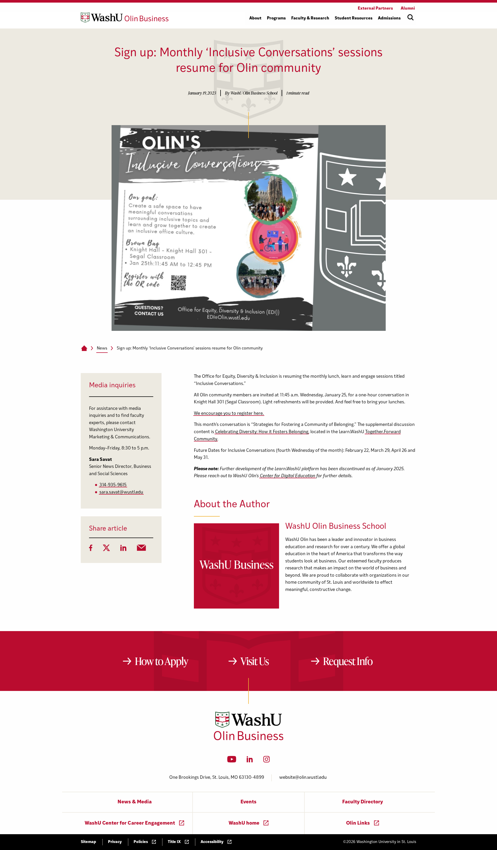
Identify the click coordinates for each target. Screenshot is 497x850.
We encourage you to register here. (229, 413)
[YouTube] (231, 761)
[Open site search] (410, 17)
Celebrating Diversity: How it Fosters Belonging (261, 432)
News (102, 348)
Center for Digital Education (287, 476)
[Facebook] (90, 549)
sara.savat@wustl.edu (121, 492)
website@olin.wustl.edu (303, 777)
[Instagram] (266, 761)
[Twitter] (106, 549)
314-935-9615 (113, 485)
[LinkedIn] (123, 549)
